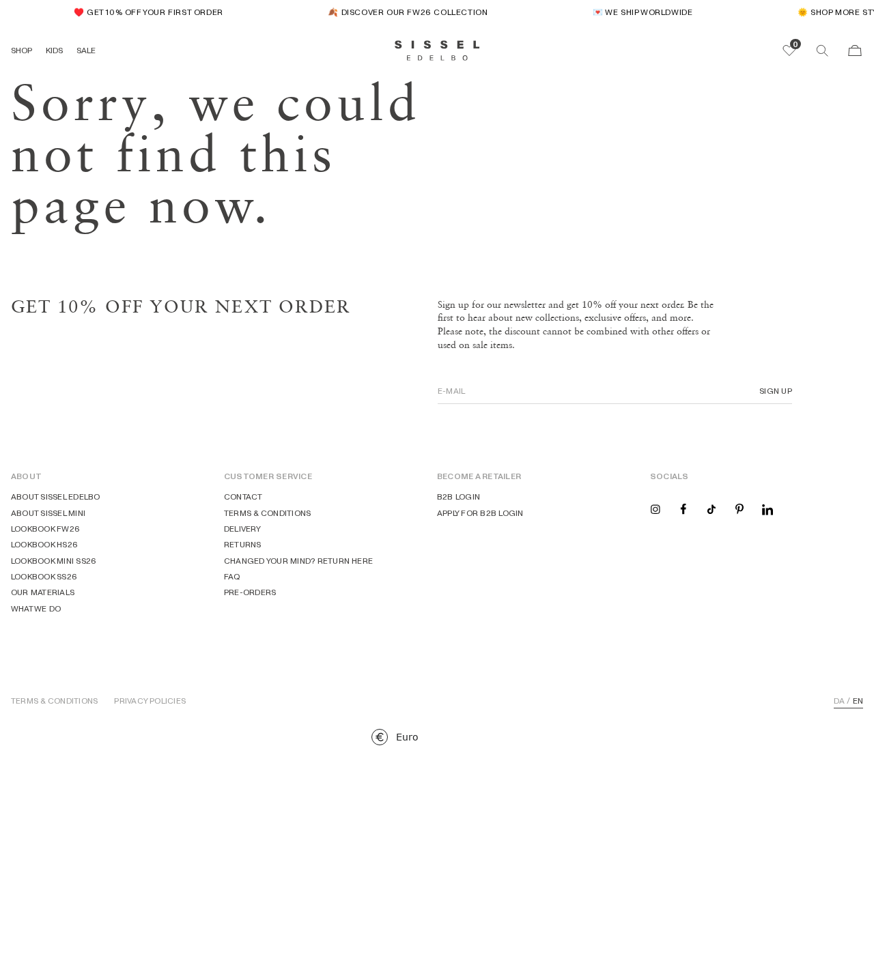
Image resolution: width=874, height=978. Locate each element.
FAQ (232, 576)
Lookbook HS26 (44, 544)
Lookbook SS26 (44, 576)
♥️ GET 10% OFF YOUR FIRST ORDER (143, 12)
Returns (243, 544)
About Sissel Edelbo (55, 496)
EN (858, 701)
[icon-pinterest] (739, 508)
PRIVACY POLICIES (150, 701)
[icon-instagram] (655, 508)
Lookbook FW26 (45, 528)
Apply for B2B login (480, 512)
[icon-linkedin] (767, 508)
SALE (86, 50)
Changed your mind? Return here (298, 560)
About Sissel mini (48, 512)
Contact (243, 496)
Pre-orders (250, 592)
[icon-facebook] (683, 508)
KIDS (54, 50)
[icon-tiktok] (711, 508)
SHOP (21, 50)
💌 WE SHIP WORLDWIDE (638, 12)
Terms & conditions (267, 512)
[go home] (437, 50)
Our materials (42, 592)
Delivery (242, 528)
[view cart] (855, 50)
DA (839, 701)
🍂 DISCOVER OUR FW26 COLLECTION (403, 12)
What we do (36, 608)
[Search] (822, 50)
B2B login (458, 496)
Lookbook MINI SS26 (53, 560)
